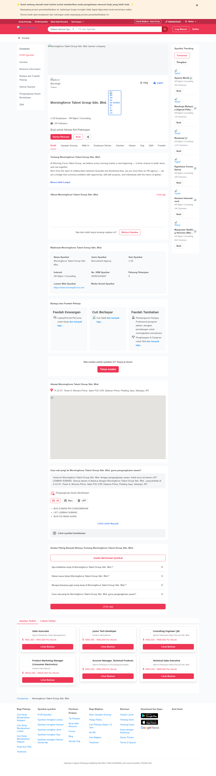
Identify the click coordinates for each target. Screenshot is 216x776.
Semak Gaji (74, 741)
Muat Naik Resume (74, 725)
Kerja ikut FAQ (24, 746)
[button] (108, 567)
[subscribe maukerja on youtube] (188, 715)
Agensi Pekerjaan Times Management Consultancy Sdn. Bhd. (48, 635)
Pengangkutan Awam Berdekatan (30, 95)
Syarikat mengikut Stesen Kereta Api (50, 741)
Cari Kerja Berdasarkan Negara (23, 739)
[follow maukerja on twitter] (181, 715)
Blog (71, 736)
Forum (72, 731)
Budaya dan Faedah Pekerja (29, 78)
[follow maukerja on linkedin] (174, 723)
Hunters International (102, 635)
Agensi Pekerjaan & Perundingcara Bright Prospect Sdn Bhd (110, 665)
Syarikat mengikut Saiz (49, 734)
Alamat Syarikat (27, 86)
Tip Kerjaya (74, 718)
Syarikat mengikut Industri (51, 724)
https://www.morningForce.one (69, 287)
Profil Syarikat (26, 55)
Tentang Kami (127, 719)
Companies (22, 698)
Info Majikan (95, 737)
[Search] (165, 29)
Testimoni (21, 751)
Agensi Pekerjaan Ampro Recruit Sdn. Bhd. (171, 635)
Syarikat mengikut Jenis (49, 729)
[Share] (88, 137)
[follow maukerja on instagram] (195, 715)
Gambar (23, 62)
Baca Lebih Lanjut (60, 182)
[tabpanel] (108, 586)
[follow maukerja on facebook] (174, 715)
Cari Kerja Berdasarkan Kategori (23, 717)
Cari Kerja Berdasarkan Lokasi (23, 728)
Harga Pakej (95, 719)
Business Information (29, 69)
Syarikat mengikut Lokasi (50, 719)
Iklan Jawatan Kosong (100, 714)
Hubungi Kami (127, 724)
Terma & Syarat (128, 742)
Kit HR (92, 732)
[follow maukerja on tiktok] (181, 723)
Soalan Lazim (127, 714)
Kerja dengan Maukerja (127, 731)
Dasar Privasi (126, 737)
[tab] (108, 558)
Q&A (21, 104)
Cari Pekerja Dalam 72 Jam (100, 726)
